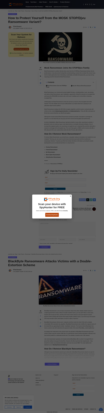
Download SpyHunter (52, 214)
